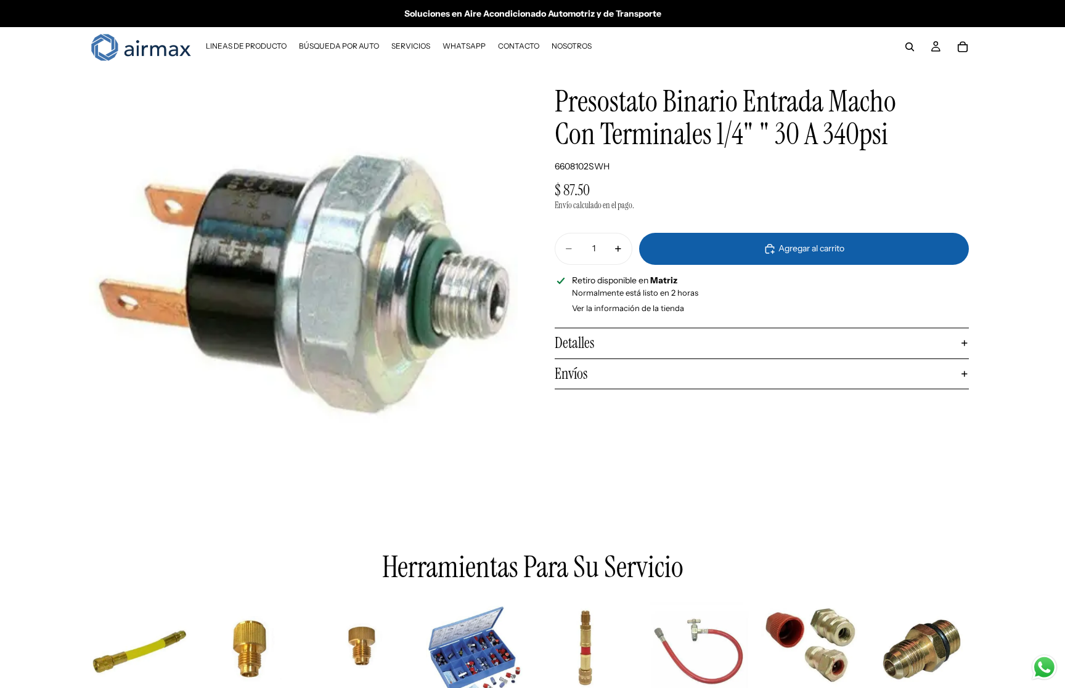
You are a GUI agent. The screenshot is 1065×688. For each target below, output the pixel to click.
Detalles (574, 342)
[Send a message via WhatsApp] (1044, 667)
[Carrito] (962, 46)
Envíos (571, 373)
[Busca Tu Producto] (909, 46)
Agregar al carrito (811, 248)
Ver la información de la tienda (628, 308)
